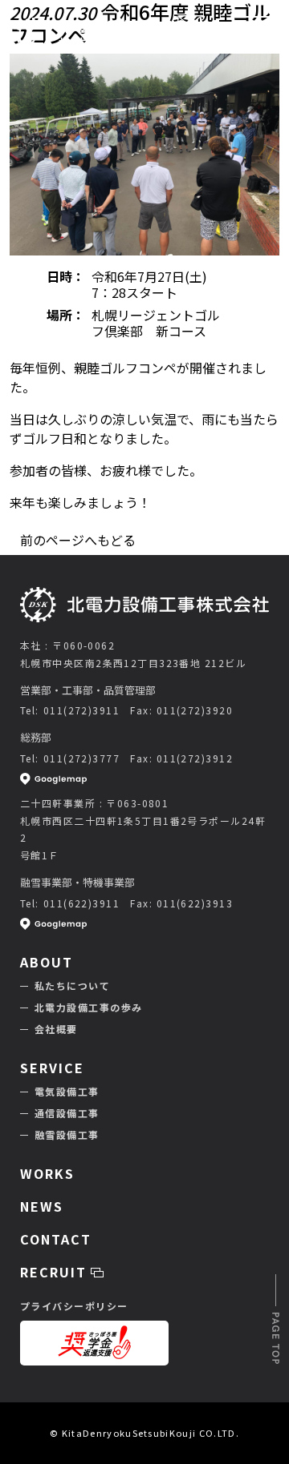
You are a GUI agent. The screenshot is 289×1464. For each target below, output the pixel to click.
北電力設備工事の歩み (88, 1007)
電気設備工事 (67, 1091)
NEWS (41, 1206)
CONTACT (189, 45)
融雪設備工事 (67, 1134)
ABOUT (46, 961)
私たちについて (72, 985)
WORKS (47, 1173)
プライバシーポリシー (74, 1306)
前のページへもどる (78, 539)
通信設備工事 (67, 1113)
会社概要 (56, 1029)
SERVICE (51, 1067)
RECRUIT (55, 1272)
